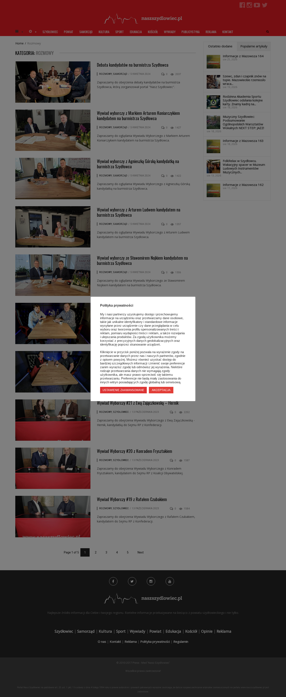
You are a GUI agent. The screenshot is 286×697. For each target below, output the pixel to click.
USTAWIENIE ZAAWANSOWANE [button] (123, 390)
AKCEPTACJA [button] (161, 390)
